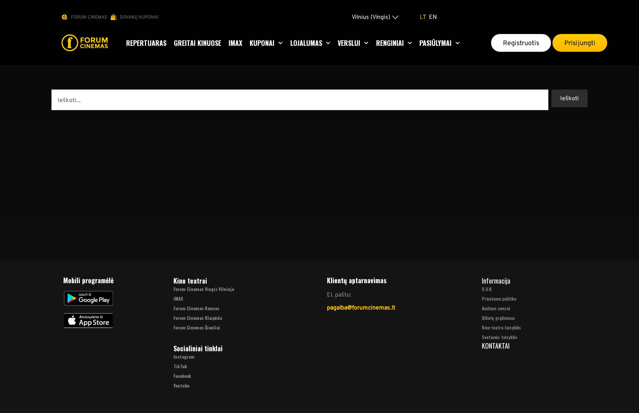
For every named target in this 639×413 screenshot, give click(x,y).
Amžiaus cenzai (496, 308)
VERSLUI (349, 43)
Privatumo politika (499, 298)
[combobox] (299, 99)
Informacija (496, 280)
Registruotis (521, 43)
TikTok (180, 366)
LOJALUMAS (306, 43)
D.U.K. (487, 289)
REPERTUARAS (146, 43)
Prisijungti (579, 43)
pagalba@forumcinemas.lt (361, 307)
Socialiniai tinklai (198, 348)
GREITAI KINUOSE (197, 43)
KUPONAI (262, 43)
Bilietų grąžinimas (498, 318)
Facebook (182, 376)
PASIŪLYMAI (435, 43)
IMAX (235, 43)
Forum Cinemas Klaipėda (197, 318)
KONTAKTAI (496, 345)
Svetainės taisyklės (500, 337)
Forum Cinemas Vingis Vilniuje (203, 289)
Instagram (184, 356)
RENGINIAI (390, 43)
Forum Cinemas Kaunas (196, 308)
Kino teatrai (190, 280)
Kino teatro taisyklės (501, 327)
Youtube (181, 385)
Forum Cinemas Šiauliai (196, 327)
